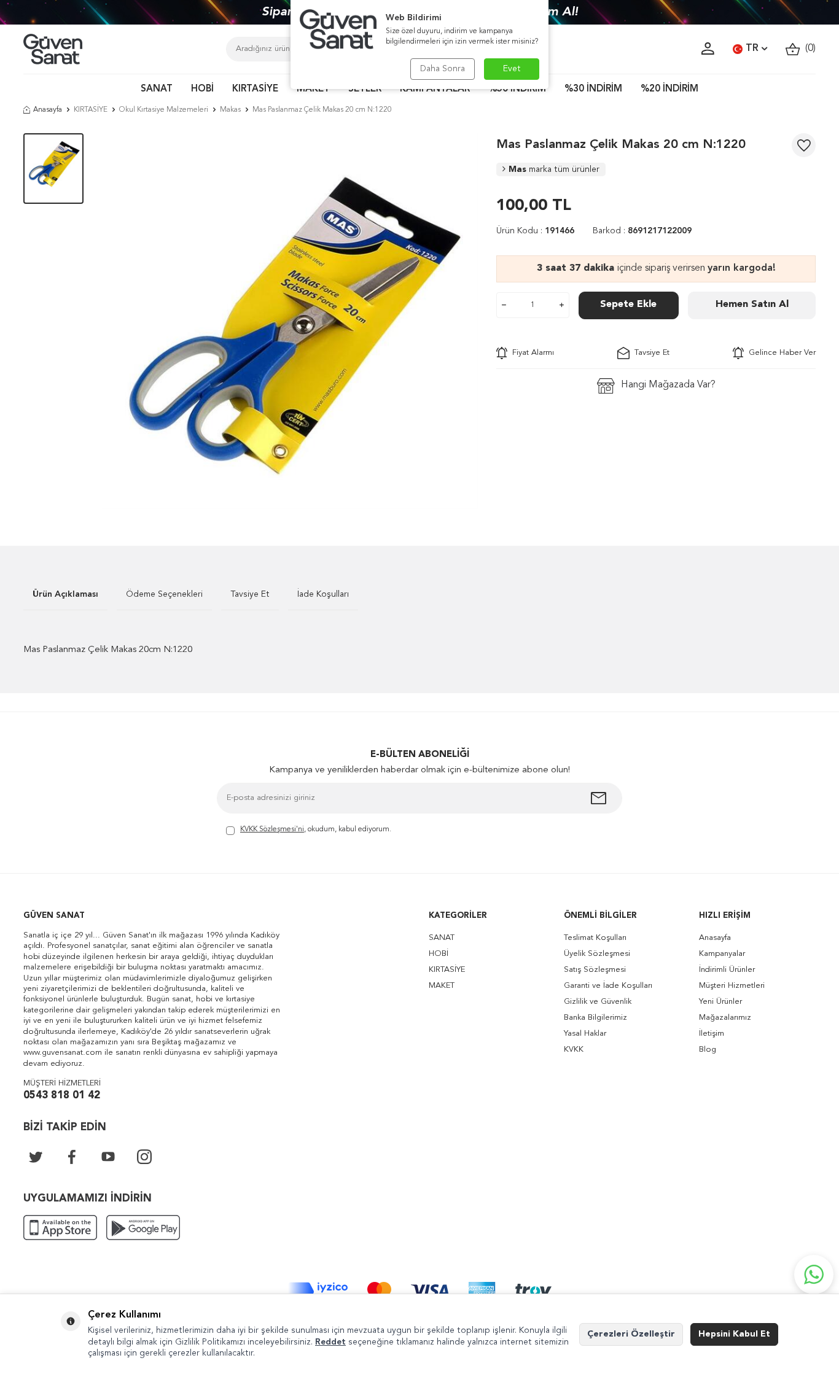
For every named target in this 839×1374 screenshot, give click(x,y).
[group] (290, 321)
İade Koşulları (323, 594)
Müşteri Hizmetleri (732, 986)
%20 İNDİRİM (669, 89)
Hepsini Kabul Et (734, 1334)
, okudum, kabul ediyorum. (315, 829)
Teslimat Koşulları (595, 938)
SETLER (364, 89)
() (808, 48)
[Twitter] (35, 1156)
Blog (707, 1050)
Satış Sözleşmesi (595, 970)
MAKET (313, 89)
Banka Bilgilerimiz (595, 1018)
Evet (512, 68)
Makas (230, 110)
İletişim (711, 1034)
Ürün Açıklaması (65, 594)
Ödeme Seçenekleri (164, 594)
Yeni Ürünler (720, 1002)
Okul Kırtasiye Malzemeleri (163, 110)
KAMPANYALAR (435, 89)
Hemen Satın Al (752, 304)
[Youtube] (108, 1156)
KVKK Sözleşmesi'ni (272, 829)
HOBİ (202, 89)
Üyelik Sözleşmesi (597, 954)
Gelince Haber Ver (780, 353)
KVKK (573, 1050)
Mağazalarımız (725, 1018)
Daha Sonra (442, 68)
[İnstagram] (144, 1156)
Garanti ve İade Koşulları (608, 986)
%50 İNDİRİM (517, 89)
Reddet (330, 1342)
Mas (554, 169)
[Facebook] (72, 1156)
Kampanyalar (722, 954)
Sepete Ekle (628, 304)
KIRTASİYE (255, 89)
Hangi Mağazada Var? (668, 385)
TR (752, 48)
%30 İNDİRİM (593, 89)
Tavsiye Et (649, 353)
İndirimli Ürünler (727, 970)
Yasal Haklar (585, 1034)
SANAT (157, 89)
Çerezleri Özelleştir (631, 1334)
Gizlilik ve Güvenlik (597, 1002)
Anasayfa (47, 110)
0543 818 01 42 (61, 1095)
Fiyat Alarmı (530, 353)
